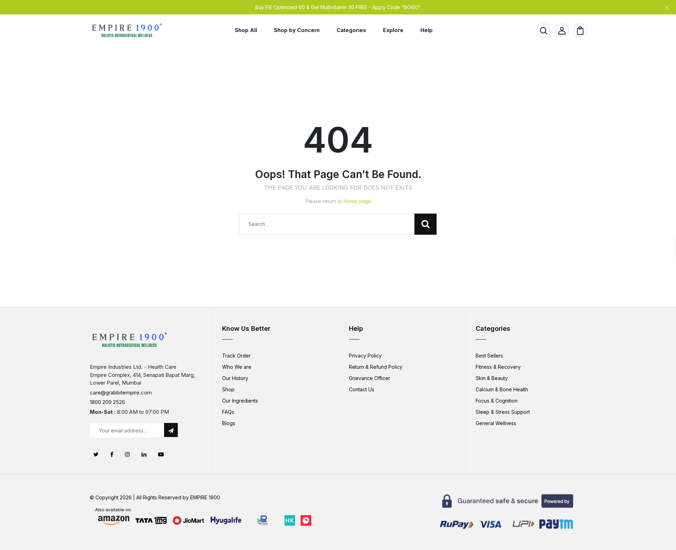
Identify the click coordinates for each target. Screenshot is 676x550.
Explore (393, 30)
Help (426, 30)
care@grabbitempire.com (121, 392)
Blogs (228, 423)
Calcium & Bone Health (502, 389)
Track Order (236, 356)
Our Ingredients (240, 401)
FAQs (228, 412)
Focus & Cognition (497, 401)
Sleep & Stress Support (503, 412)
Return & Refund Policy (375, 367)
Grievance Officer (369, 378)
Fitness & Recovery (498, 367)
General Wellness (496, 423)
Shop (228, 389)
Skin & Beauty (492, 378)
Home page (357, 201)
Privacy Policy (365, 356)
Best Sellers (489, 356)
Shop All (246, 30)
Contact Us (361, 389)
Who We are (236, 367)
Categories (351, 30)
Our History (235, 378)
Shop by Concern (297, 30)
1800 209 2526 (107, 402)
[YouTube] (161, 454)
